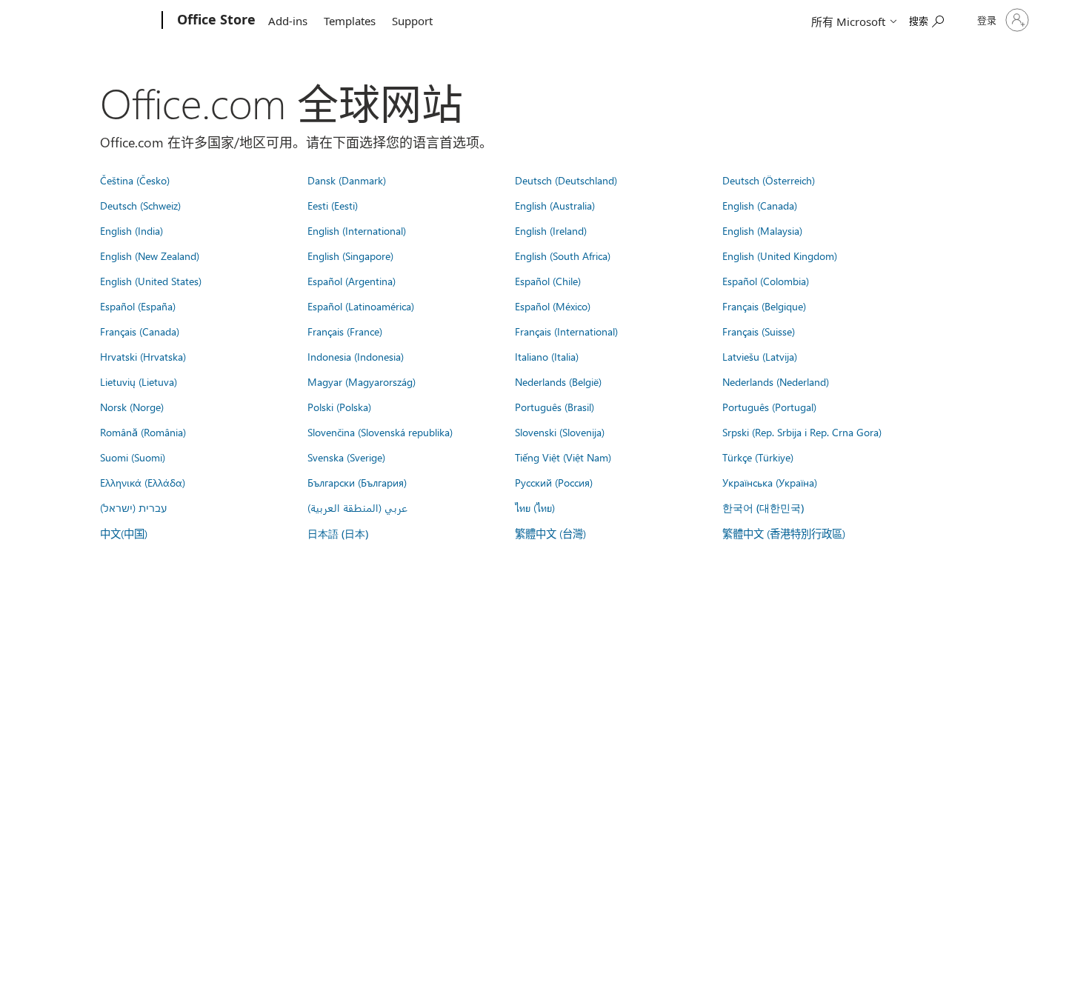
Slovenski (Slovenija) (560, 431)
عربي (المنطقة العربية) (357, 507)
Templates (350, 20)
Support (412, 20)
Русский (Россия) (554, 482)
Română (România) (143, 431)
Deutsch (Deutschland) (566, 180)
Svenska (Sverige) (346, 457)
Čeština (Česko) (135, 180)
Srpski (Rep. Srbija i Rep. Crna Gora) (802, 431)
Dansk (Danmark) (346, 180)
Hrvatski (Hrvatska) (143, 356)
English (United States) (151, 280)
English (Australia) (555, 205)
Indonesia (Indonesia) (355, 356)
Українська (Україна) (769, 482)
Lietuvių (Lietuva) (138, 381)
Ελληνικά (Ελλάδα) (142, 482)
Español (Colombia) (765, 280)
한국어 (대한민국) (763, 508)
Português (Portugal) (769, 406)
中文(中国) (123, 533)
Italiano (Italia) (547, 356)
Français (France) (344, 331)
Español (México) (552, 305)
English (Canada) (759, 205)
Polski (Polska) (339, 406)
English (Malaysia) (762, 230)
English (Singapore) (350, 255)
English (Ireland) (551, 230)
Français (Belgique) (764, 305)
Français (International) (566, 331)
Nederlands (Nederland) (775, 381)
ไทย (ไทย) (535, 507)
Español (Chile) (548, 280)
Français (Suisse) (758, 331)
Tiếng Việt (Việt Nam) (563, 457)
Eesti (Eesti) (332, 205)
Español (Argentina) (351, 280)
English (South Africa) (562, 255)
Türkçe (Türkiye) (757, 457)
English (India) (131, 230)
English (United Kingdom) (779, 255)
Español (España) (138, 305)
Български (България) (357, 482)
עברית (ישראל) (133, 507)
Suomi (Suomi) (132, 457)
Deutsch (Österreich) (768, 180)
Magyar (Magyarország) (361, 381)
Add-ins (287, 20)
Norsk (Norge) (132, 406)
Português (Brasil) (554, 406)
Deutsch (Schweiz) (140, 205)
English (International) (356, 230)
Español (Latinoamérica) (360, 305)
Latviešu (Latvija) (759, 356)
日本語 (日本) (337, 534)
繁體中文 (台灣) (550, 533)
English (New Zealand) (149, 255)
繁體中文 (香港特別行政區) (783, 533)
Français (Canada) (139, 331)
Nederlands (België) (558, 381)
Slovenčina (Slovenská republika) (380, 431)
